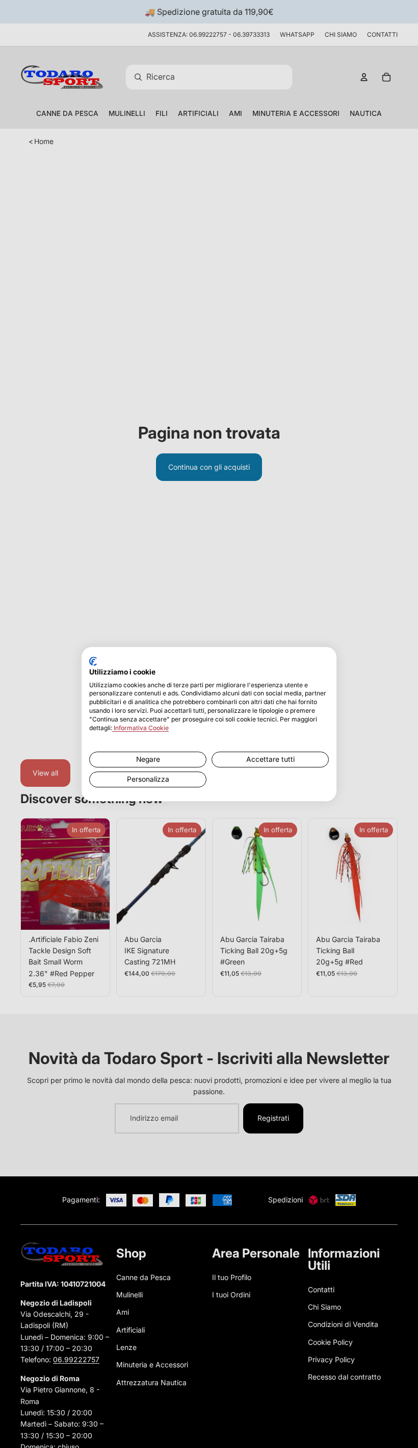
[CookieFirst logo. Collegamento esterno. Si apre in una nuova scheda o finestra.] (93, 661)
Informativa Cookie (140, 728)
